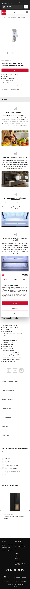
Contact (17, 561)
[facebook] (7, 570)
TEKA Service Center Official (7, 544)
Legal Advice (5, 581)
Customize (14, 308)
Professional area (20, 546)
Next (26, 53)
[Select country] (17, 12)
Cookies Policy (23, 581)
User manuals (19, 544)
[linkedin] (18, 570)
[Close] (27, 1)
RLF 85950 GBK (8, 514)
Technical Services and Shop (20, 564)
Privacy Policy (14, 581)
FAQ (16, 549)
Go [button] (26, 7)
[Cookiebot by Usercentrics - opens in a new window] (21, 275)
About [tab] (24, 279)
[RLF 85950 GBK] (15, 502)
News (16, 556)
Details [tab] (15, 279)
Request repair (6, 547)
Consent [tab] (5, 279)
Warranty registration (7, 550)
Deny (15, 313)
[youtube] (22, 570)
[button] (12, 7)
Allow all (15, 303)
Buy (15, 70)
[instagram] (11, 570)
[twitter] (15, 570)
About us (17, 558)
